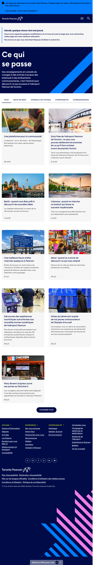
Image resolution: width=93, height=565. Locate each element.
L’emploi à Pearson (33, 450)
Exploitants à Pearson (80, 442)
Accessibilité (7, 453)
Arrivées (5, 435)
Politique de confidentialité (34, 482)
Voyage (5, 425)
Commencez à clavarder (17, 11)
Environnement (54, 435)
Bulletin (74, 445)
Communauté (54, 425)
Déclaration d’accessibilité (30, 475)
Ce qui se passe (77, 449)
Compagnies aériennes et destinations (76, 431)
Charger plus (46, 410)
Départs (5, 432)
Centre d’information (11, 428)
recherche (55, 40)
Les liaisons (6, 438)
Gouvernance (31, 441)
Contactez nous (77, 425)
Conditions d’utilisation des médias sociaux (46, 479)
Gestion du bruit (54, 432)
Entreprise (30, 425)
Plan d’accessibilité (10, 475)
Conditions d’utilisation (12, 482)
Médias (28, 444)
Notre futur (29, 432)
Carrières (29, 447)
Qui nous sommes (32, 428)
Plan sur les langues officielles (14, 479)
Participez (52, 428)
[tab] (6, 100)
